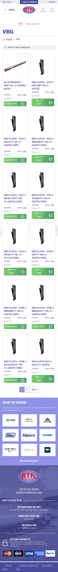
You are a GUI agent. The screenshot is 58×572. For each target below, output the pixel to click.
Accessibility (46, 565)
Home (9, 39)
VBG (24, 95)
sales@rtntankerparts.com (29, 492)
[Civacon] (10, 450)
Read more (11, 103)
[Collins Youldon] (29, 450)
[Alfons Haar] (47, 420)
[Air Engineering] (10, 420)
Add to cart (39, 102)
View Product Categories (19, 47)
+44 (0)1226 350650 (29, 489)
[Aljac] (10, 435)
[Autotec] (47, 435)
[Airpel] (29, 420)
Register (52, 2)
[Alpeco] (29, 435)
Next (34, 389)
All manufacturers (29, 460)
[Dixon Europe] (47, 450)
